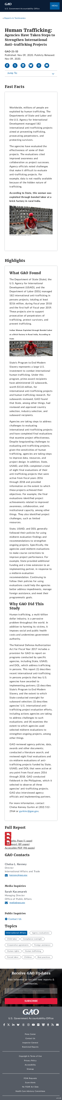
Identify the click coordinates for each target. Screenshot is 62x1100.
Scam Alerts (30, 1082)
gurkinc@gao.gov (29, 811)
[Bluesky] (32, 65)
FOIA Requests (30, 1078)
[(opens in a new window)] (4, 1025)
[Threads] (40, 65)
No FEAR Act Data (30, 1087)
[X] (16, 65)
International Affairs (16, 933)
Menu (55, 6)
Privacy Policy (30, 1060)
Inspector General (30, 1043)
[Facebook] (8, 65)
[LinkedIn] (24, 65)
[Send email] (48, 65)
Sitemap (30, 1069)
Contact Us (15, 919)
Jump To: (12, 73)
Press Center (30, 1034)
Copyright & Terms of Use (30, 1056)
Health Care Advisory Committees (30, 1091)
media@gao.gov (17, 903)
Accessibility (30, 1065)
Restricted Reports (30, 1047)
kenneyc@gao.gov (18, 875)
